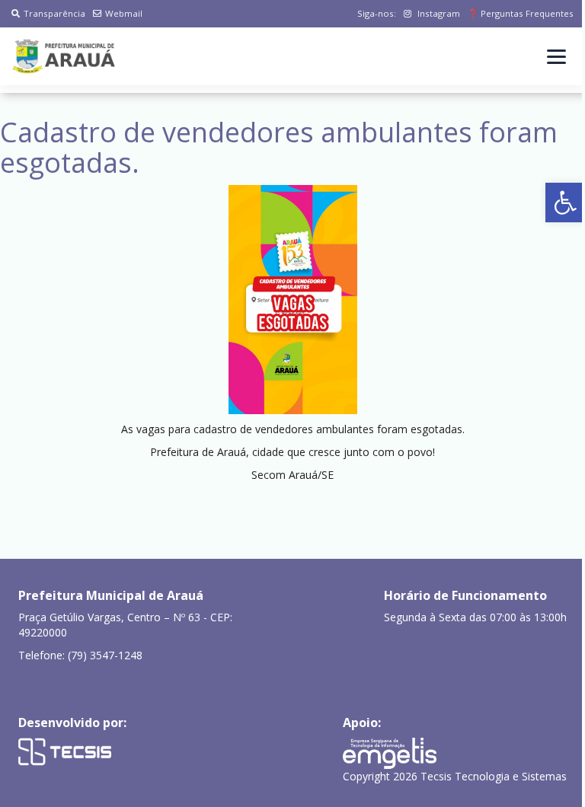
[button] (565, 202)
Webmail (123, 13)
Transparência (54, 13)
